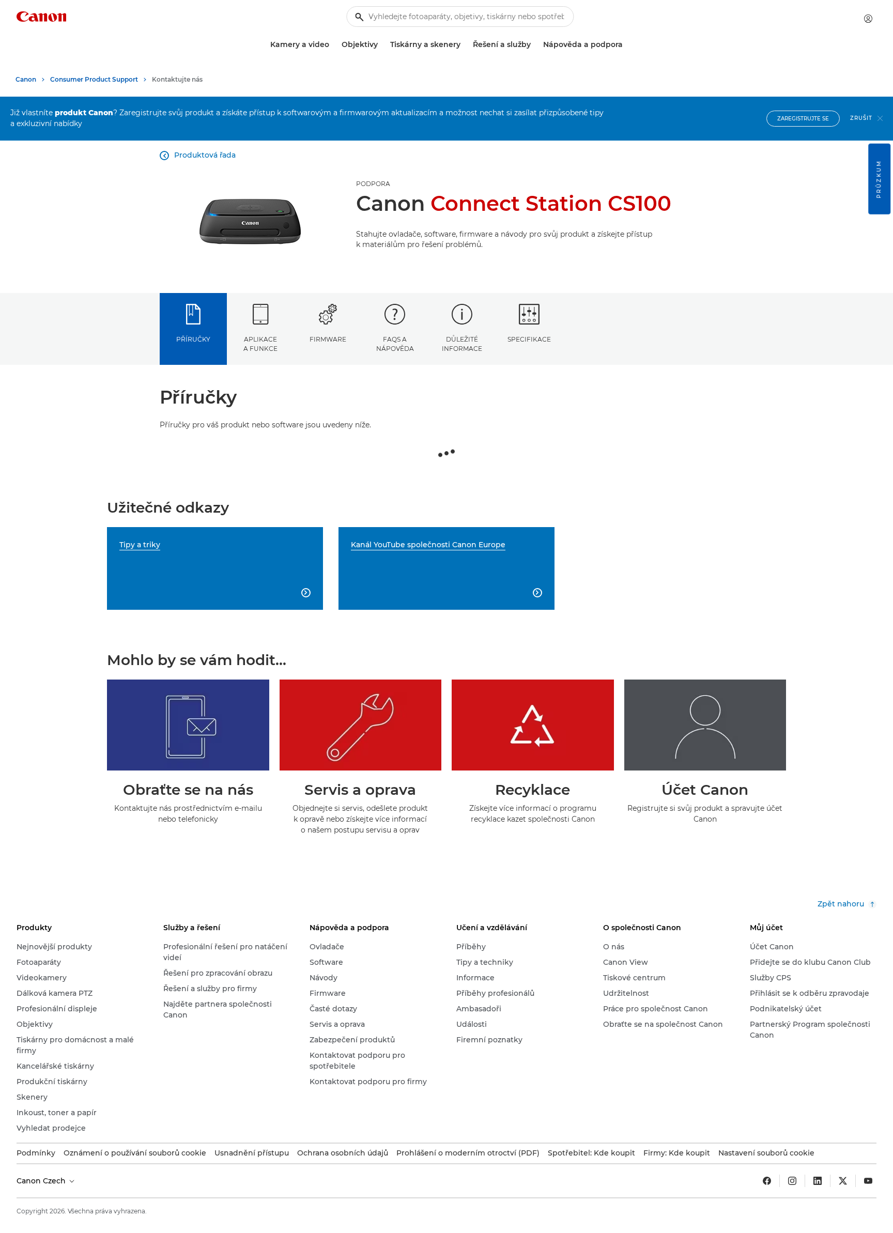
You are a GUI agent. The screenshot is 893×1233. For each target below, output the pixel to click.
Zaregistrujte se (803, 118)
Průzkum (878, 179)
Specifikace (529, 339)
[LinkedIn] (817, 1181)
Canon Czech (42, 1180)
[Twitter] (843, 1181)
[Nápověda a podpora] (627, 44)
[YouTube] (868, 1181)
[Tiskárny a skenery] (464, 44)
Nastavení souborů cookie (766, 1153)
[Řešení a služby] (535, 44)
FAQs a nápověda (395, 343)
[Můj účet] (868, 18)
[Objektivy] (382, 44)
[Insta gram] (792, 1181)
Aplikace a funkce (260, 343)
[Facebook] (767, 1181)
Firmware (328, 339)
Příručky (193, 339)
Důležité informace (462, 343)
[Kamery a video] (333, 44)
